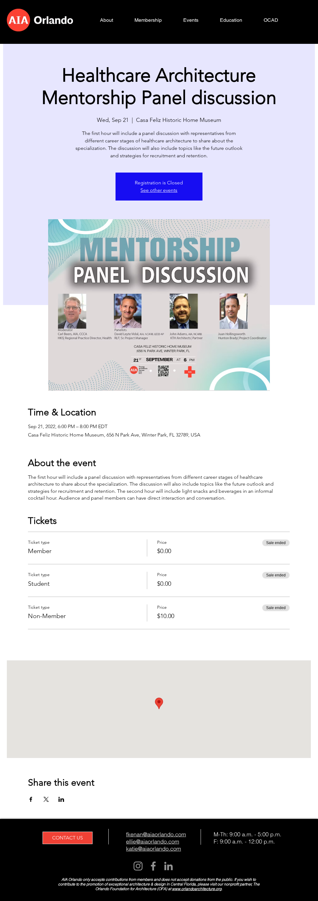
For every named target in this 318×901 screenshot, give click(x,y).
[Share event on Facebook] (31, 799)
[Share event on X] (46, 799)
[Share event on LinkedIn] (61, 799)
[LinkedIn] (168, 866)
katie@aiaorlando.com (153, 848)
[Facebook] (153, 866)
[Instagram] (138, 866)
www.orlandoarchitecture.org (196, 888)
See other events (158, 190)
